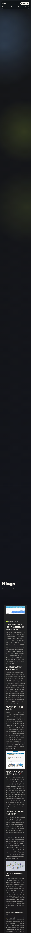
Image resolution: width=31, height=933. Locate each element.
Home (3, 588)
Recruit (27, 6)
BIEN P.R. (4, 3)
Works (12, 6)
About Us (4, 6)
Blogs (19, 6)
